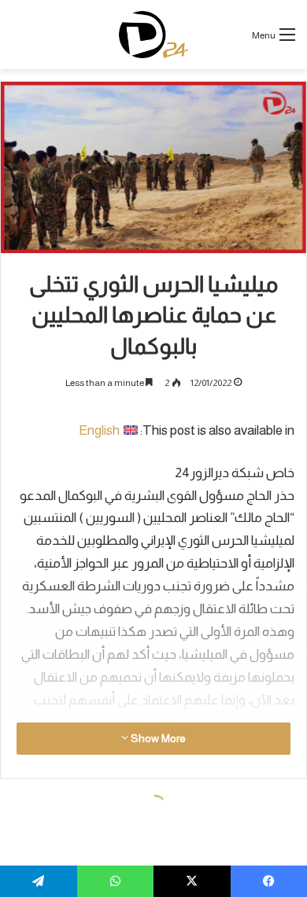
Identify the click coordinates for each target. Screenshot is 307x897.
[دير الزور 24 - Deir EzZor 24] (154, 34)
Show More (157, 738)
